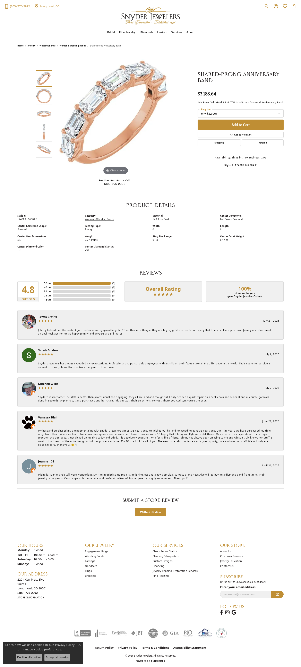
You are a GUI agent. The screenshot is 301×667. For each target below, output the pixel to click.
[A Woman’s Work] (221, 633)
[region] (115, 114)
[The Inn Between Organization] (204, 633)
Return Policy (104, 648)
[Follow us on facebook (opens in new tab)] (221, 612)
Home (20, 45)
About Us (225, 551)
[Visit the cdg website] (153, 633)
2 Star (47, 295)
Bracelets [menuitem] (90, 576)
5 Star (47, 283)
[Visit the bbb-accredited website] (82, 633)
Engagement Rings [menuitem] (96, 551)
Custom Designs (162, 561)
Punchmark (158, 661)
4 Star (47, 287)
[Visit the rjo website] (188, 633)
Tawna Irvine (47, 317)
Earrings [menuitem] (90, 561)
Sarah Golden (48, 350)
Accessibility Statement (189, 648)
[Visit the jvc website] (119, 633)
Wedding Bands (47, 45)
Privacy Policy (127, 648)
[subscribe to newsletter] (277, 594)
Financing (158, 566)
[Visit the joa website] (101, 633)
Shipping (219, 142)
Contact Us (226, 566)
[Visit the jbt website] (137, 633)
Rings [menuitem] (88, 571)
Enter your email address (238, 587)
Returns (263, 142)
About (190, 32)
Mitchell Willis (48, 384)
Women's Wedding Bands (73, 45)
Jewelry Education (231, 561)
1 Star (47, 299)
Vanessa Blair (48, 417)
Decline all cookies (29, 657)
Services (176, 32)
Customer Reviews (231, 556)
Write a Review (150, 512)
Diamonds (146, 32)
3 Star (47, 291)
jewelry (31, 45)
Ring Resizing (161, 576)
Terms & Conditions (155, 648)
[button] (266, 6)
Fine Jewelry (127, 32)
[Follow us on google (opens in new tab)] (234, 612)
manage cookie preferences (41, 649)
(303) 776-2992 (114, 183)
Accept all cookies (57, 657)
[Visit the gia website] (170, 633)
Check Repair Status (165, 551)
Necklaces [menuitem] (91, 566)
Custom (162, 32)
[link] (17, 6)
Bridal (111, 32)
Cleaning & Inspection (166, 556)
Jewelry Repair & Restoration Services (175, 571)
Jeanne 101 (46, 461)
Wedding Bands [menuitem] (94, 556)
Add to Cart (241, 125)
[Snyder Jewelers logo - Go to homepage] (150, 16)
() (113, 283)
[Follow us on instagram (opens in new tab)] (227, 612)
